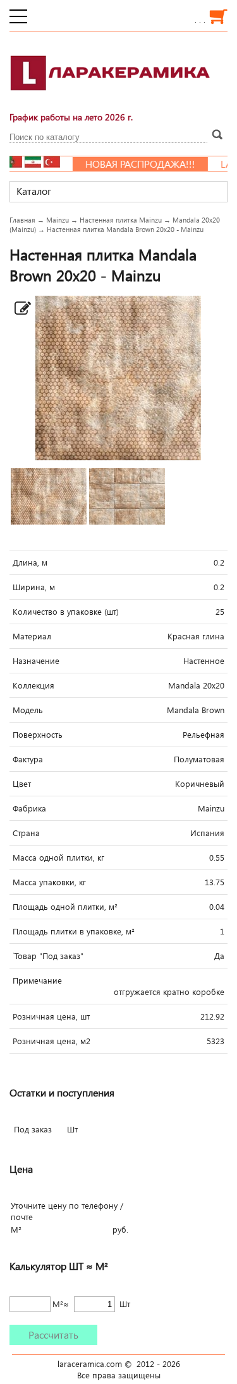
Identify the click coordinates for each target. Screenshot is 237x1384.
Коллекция (33, 685)
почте (22, 1217)
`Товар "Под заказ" (48, 956)
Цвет (22, 783)
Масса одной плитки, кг (58, 857)
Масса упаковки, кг (49, 882)
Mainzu (57, 219)
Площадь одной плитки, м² (65, 906)
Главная (22, 219)
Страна (26, 833)
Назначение (36, 660)
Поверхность (38, 734)
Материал (32, 636)
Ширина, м (34, 587)
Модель (28, 710)
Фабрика (29, 808)
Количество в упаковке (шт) (66, 611)
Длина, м (30, 562)
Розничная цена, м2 (51, 1041)
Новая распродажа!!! (130, 164)
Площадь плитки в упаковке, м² (74, 931)
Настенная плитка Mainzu (121, 219)
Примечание (37, 980)
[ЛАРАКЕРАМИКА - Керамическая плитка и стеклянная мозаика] (110, 97)
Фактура (28, 759)
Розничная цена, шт (51, 1016)
